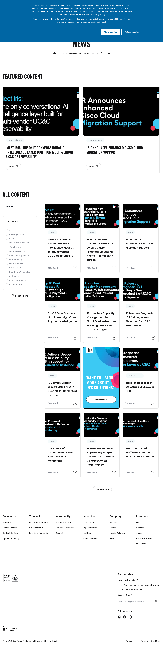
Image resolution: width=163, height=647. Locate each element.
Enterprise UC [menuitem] (8, 522)
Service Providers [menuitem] (10, 527)
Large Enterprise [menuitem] (90, 527)
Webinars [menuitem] (140, 527)
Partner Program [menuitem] (63, 522)
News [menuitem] (112, 538)
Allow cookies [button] (110, 32)
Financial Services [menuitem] (90, 538)
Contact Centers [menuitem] (10, 533)
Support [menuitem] (59, 533)
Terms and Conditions (150, 641)
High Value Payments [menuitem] (38, 522)
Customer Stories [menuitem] (144, 538)
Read (11, 166)
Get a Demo (101, 399)
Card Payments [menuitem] (36, 527)
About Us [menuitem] (113, 522)
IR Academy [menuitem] (141, 544)
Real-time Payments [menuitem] (38, 533)
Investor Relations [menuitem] (117, 533)
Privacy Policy (98, 14)
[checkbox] (139, 587)
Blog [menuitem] (138, 522)
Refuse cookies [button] (132, 32)
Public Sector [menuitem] (88, 522)
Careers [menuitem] (113, 527)
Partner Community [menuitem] (65, 527)
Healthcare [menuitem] (88, 533)
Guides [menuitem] (139, 533)
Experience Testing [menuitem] (11, 538)
